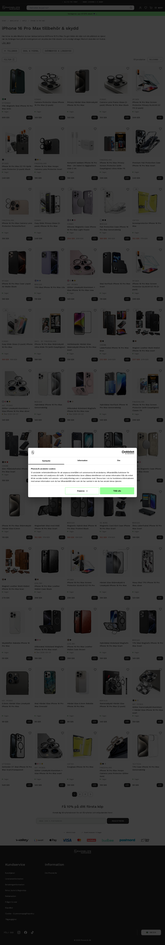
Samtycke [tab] (46, 461)
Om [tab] (118, 460)
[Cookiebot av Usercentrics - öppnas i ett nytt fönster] (123, 452)
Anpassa (81, 491)
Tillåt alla (117, 491)
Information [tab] (82, 460)
